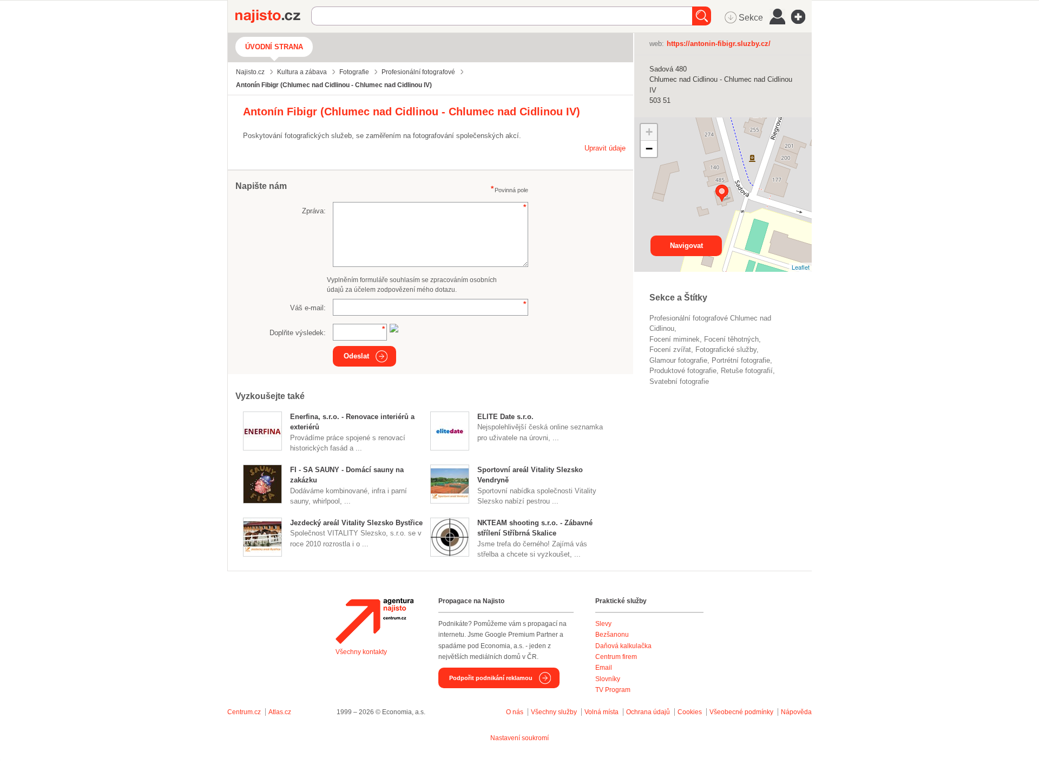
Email (603, 667)
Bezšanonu (612, 634)
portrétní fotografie (741, 360)
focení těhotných (731, 339)
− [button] (649, 148)
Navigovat (686, 245)
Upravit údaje (605, 148)
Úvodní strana (274, 47)
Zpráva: (314, 211)
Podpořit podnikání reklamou (490, 678)
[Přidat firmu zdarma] (801, 17)
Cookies (690, 712)
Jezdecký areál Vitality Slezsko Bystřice (356, 523)
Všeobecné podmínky (741, 712)
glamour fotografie (678, 360)
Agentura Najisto (374, 621)
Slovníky (607, 679)
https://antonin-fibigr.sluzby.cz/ (719, 44)
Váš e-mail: (308, 308)
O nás (514, 712)
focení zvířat (670, 349)
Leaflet (801, 267)
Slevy (603, 624)
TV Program (612, 690)
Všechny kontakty (361, 652)
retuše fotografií (747, 371)
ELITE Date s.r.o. (505, 417)
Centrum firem (616, 657)
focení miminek (674, 339)
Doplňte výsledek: (297, 333)
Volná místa (601, 712)
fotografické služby (726, 349)
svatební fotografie (679, 381)
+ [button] (649, 132)
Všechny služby (554, 712)
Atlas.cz (279, 712)
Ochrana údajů (648, 712)
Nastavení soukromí (519, 738)
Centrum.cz (244, 712)
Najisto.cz (273, 16)
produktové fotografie (682, 371)
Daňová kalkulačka (623, 646)
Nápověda (796, 712)
